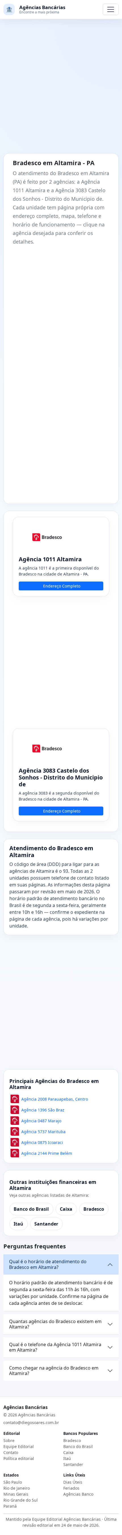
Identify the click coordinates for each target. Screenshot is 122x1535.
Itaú (18, 1224)
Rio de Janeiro (16, 1488)
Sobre (8, 1440)
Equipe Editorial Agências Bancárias (66, 1519)
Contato (10, 1452)
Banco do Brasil (31, 1209)
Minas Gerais (15, 1494)
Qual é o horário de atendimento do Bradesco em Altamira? (48, 1264)
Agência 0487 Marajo (41, 1120)
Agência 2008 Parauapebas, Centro (54, 1099)
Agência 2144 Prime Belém (46, 1153)
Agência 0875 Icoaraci (42, 1142)
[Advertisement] (61, 89)
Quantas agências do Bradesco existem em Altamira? (55, 1324)
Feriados (71, 1488)
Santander (46, 1224)
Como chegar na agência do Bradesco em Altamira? (53, 1370)
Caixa (66, 1209)
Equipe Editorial (18, 1446)
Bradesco (93, 1209)
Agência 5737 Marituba (43, 1131)
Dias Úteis (72, 1482)
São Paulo (12, 1482)
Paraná (10, 1506)
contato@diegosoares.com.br (31, 1422)
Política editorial (18, 1458)
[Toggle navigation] (111, 9)
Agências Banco (78, 1494)
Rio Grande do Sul (20, 1500)
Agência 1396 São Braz (42, 1110)
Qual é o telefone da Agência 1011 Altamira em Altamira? (55, 1347)
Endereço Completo (61, 586)
